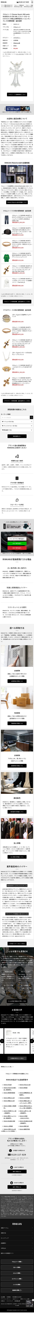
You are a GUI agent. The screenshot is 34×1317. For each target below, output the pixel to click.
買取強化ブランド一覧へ (6, 1066)
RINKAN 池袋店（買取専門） (10, 1107)
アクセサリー (16, 37)
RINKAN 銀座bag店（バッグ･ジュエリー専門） (25, 1102)
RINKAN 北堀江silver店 (10, 1129)
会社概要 (3, 1297)
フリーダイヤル (20, 54)
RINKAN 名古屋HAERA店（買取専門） (25, 1122)
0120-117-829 (18, 1154)
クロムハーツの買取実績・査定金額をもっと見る (17, 301)
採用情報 (17, 1301)
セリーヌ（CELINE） (13, 1198)
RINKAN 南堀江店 (24, 1126)
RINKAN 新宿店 (23, 1088)
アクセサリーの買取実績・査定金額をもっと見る (17, 401)
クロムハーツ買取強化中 (19, 5)
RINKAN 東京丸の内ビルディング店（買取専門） (25, 1107)
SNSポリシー (15, 1299)
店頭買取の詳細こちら (17, 766)
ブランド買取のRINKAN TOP (6, 5)
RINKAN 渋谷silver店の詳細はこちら (17, 202)
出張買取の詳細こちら (17, 681)
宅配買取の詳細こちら (17, 723)
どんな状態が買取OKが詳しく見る (17, 1001)
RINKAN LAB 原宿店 (24, 1098)
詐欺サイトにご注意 (24, 1299)
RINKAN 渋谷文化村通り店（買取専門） (10, 1089)
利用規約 (9, 1297)
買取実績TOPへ (17, 436)
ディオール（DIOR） (22, 1198)
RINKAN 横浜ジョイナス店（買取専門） (10, 1117)
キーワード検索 (5, 414)
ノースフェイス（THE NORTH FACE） (14, 1202)
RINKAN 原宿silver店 (9, 1098)
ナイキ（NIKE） (6, 1204)
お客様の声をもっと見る (17, 1058)
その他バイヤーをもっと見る (17, 944)
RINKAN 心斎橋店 (8, 1126)
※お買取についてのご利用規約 (8, 1131)
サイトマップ (10, 1301)
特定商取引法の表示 (17, 1297)
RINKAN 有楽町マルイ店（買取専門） (10, 1112)
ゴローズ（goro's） (11, 1207)
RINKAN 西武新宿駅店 (9, 1093)
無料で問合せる (17, 1171)
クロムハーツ (16, 27)
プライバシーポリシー (6, 1299)
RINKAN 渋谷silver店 (24, 1085)
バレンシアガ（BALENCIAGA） (19, 1201)
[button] (32, 2)
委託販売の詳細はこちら (17, 812)
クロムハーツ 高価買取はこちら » (17, 94)
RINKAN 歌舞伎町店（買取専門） (25, 1094)
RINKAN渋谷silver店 (18, 6)
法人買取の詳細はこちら (17, 857)
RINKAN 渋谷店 (8, 1085)
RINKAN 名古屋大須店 (9, 1121)
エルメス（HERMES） (22, 1196)
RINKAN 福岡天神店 (24, 1129)
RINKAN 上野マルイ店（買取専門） (25, 1112)
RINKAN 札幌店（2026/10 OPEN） (24, 1117)
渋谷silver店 (16, 43)
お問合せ (3, 1301)
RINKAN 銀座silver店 (9, 1101)
